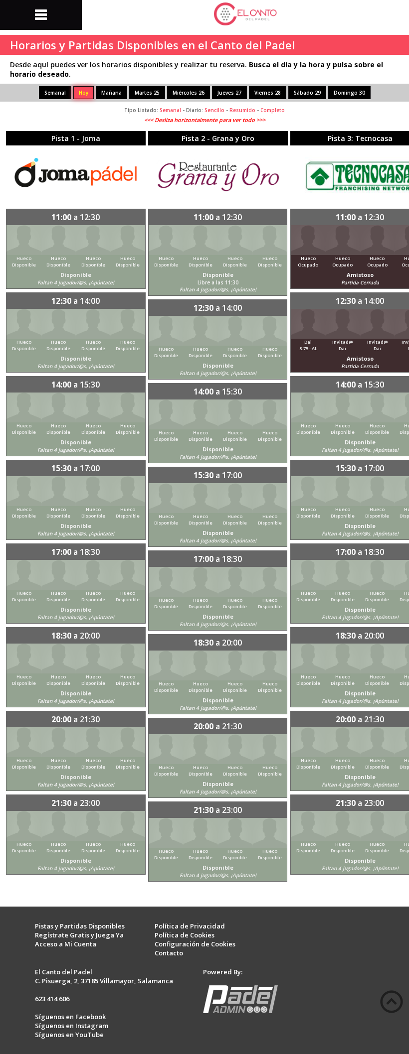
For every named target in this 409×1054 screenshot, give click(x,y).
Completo (272, 110)
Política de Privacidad (190, 926)
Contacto (169, 952)
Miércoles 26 (188, 92)
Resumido (242, 110)
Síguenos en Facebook (70, 1016)
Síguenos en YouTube (69, 1034)
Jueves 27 (229, 92)
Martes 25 (147, 92)
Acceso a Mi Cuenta (65, 943)
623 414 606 (52, 998)
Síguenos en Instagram (71, 1025)
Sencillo (214, 110)
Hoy (83, 92)
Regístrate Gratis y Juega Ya (79, 934)
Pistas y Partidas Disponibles (80, 926)
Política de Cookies (184, 934)
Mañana (111, 92)
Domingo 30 (349, 92)
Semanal (55, 92)
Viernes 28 (267, 92)
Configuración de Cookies (195, 943)
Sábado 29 (307, 92)
